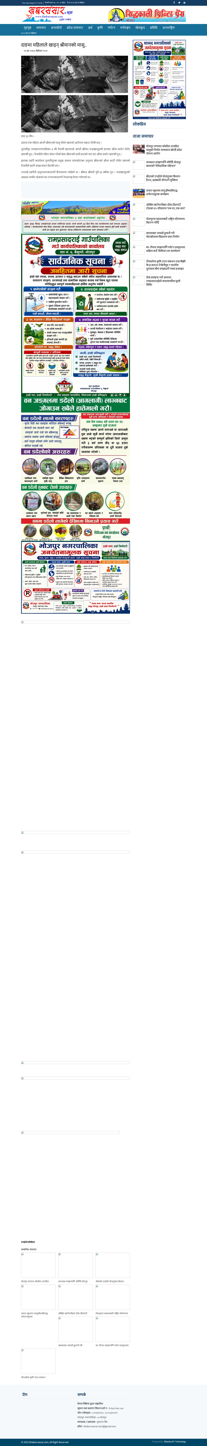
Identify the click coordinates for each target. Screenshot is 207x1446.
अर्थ (90, 28)
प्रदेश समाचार (75, 28)
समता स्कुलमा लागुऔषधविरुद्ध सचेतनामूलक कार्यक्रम (161, 192)
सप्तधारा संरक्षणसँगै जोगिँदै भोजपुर (73, 1282)
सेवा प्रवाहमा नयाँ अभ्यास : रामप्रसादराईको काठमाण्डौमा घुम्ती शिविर (163, 281)
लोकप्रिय (139, 124)
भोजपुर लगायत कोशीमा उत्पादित (35, 1282)
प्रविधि (153, 28)
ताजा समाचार (143, 136)
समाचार (41, 28)
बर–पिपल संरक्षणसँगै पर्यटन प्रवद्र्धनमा (112, 1346)
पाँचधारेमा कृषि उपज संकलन (33, 1377)
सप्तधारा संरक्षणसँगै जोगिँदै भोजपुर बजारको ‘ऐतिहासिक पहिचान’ (163, 164)
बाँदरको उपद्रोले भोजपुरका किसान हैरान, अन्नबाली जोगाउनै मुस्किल (163, 178)
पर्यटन (111, 28)
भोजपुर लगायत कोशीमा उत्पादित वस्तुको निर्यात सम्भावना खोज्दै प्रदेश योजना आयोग (164, 150)
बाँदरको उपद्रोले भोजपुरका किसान (110, 1282)
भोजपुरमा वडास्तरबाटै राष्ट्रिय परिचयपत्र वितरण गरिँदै (165, 221)
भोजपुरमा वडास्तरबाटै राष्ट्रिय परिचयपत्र (112, 1314)
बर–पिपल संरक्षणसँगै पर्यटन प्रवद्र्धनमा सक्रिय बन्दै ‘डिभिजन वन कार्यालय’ (165, 249)
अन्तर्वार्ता (56, 28)
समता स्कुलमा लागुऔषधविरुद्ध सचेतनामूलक (34, 1315)
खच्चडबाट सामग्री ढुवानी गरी (70, 1346)
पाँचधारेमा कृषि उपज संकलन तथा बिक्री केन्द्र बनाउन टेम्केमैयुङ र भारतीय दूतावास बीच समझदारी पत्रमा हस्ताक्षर (166, 265)
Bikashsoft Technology (175, 1442)
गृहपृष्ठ (27, 28)
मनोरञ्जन (125, 28)
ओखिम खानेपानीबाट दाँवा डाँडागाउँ (72, 1314)
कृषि (100, 28)
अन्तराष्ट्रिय (169, 28)
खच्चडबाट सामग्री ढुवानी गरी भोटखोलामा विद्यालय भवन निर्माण (162, 235)
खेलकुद (140, 28)
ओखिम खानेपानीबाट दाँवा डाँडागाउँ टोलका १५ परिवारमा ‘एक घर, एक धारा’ (165, 206)
